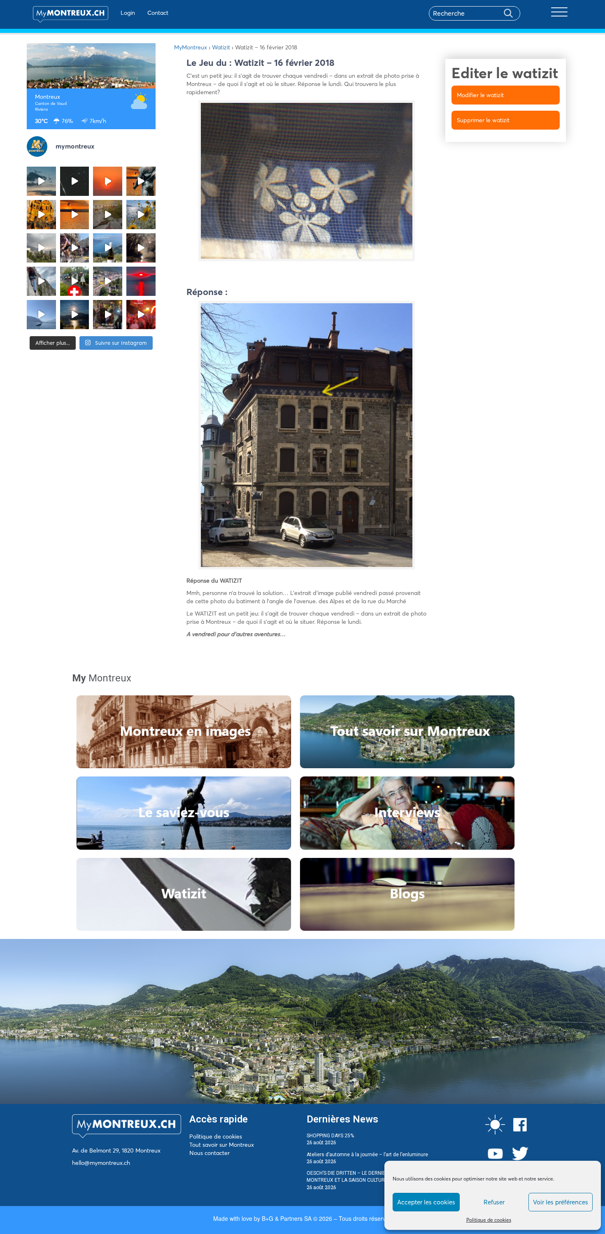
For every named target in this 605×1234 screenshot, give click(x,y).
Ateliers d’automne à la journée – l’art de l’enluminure (367, 1154)
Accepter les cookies (426, 1202)
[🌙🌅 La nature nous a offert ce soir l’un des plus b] (107, 181)
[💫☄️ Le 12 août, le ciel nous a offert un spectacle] (74, 181)
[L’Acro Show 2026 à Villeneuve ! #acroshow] (41, 181)
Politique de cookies (488, 1220)
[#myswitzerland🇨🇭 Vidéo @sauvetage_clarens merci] (141, 248)
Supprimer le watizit (483, 120)
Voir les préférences (560, 1202)
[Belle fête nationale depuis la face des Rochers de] (41, 281)
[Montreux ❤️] (107, 314)
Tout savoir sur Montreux (221, 1144)
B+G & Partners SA (287, 1218)
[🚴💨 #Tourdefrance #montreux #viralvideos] (74, 248)
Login (128, 12)
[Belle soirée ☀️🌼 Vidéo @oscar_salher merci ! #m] (141, 214)
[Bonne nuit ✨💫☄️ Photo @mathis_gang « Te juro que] (74, 314)
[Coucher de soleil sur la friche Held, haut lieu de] (107, 214)
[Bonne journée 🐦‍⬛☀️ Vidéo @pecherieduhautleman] (41, 314)
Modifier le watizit (480, 95)
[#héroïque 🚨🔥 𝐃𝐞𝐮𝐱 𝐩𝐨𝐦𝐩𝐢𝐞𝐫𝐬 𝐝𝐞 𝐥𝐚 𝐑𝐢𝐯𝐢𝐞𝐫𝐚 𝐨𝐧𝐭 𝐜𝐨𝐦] (41, 214)
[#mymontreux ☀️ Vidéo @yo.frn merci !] (107, 281)
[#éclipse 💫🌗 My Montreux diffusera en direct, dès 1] (74, 214)
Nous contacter (209, 1153)
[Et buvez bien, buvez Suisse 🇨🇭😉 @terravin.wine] (107, 248)
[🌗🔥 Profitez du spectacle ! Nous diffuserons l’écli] (141, 181)
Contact (157, 12)
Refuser (494, 1202)
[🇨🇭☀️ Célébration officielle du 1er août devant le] (74, 281)
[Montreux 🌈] (141, 314)
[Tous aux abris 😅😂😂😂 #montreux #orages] (41, 248)
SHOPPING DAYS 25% (330, 1136)
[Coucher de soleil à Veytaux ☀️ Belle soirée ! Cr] (141, 281)
